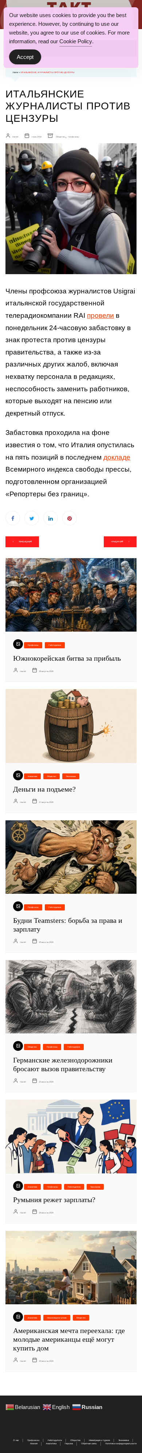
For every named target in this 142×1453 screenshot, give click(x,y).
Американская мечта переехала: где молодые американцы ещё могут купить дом (69, 1339)
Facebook (12, 518)
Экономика (71, 776)
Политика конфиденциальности (121, 1443)
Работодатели (54, 645)
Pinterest (69, 518)
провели (100, 315)
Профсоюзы (73, 137)
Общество (60, 137)
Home (15, 72)
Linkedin (50, 518)
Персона (69, 1443)
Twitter (31, 518)
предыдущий (25, 541)
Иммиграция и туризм (57, 1318)
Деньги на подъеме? (44, 789)
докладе (116, 457)
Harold (15, 137)
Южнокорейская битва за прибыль (67, 658)
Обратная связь (89, 1443)
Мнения (34, 1443)
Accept (25, 57)
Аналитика (32, 776)
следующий (117, 541)
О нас (16, 1440)
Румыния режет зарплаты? (54, 1200)
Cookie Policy (75, 41)
